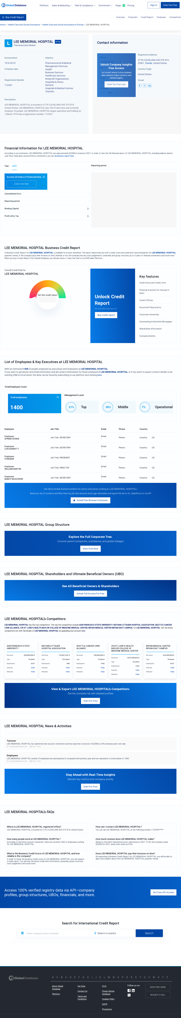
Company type (11, 69)
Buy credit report (106, 315)
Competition (175, 17)
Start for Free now (116, 84)
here (99, 375)
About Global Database (57, 987)
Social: (141, 80)
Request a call (157, 995)
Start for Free (170, 5)
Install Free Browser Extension (92, 500)
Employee (161, 17)
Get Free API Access (163, 892)
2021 (14, 166)
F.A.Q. (104, 986)
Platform (44, 5)
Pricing (130, 5)
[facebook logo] (139, 85)
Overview (120, 17)
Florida (148, 63)
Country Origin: (145, 69)
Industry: (49, 57)
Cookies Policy (108, 999)
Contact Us (82, 991)
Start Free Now (90, 548)
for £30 (47, 299)
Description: (10, 99)
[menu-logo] (13, 5)
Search (149, 933)
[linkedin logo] (149, 85)
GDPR (104, 1004)
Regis (120, 5)
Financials (132, 17)
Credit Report (147, 17)
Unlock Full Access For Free (91, 593)
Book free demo (158, 987)
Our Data (81, 986)
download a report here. (64, 156)
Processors (107, 1009)
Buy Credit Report (15, 17)
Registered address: (147, 54)
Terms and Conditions (82, 997)
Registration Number (14, 80)
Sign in (153, 5)
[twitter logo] (144, 85)
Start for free (21, 184)
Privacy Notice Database (108, 992)
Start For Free (90, 700)
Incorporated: (11, 57)
